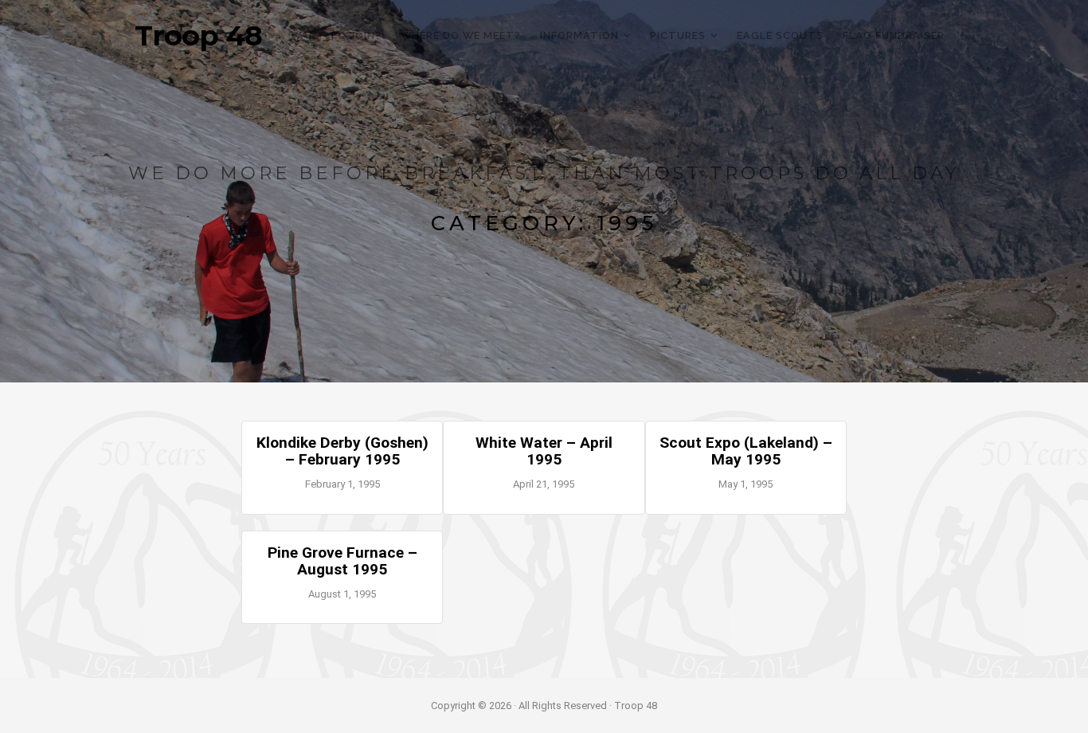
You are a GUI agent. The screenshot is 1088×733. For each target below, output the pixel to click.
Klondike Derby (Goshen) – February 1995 (342, 450)
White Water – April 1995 (544, 450)
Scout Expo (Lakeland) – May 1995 (745, 450)
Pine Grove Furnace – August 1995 (342, 560)
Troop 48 (198, 36)
